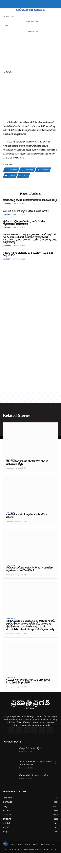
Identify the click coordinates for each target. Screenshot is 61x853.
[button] (4, 4)
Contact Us (11, 844)
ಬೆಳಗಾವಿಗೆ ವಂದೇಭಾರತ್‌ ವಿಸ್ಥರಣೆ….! (33, 775)
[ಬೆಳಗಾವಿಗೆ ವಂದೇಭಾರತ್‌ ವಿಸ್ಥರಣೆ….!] (10, 779)
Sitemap (35, 844)
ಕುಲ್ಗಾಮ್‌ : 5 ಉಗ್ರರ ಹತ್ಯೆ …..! (30, 748)
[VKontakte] (42, 730)
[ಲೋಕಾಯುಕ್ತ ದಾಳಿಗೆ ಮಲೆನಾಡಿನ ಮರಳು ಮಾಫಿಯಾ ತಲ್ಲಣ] (30, 439)
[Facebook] (11, 730)
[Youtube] (49, 730)
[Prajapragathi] (24, 22)
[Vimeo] (34, 730)
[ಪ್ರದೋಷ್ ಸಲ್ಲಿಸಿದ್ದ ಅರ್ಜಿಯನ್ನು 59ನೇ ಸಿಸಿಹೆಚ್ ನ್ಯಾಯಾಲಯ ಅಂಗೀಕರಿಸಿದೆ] (30, 545)
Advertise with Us (47, 844)
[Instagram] (19, 730)
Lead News (31, 31)
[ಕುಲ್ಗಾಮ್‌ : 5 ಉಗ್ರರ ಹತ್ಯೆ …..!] (10, 752)
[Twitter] (27, 730)
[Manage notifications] (5, 843)
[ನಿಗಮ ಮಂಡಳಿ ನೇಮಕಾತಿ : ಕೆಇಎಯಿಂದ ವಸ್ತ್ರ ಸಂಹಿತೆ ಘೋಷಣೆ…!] (10, 765)
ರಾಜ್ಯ (37, 31)
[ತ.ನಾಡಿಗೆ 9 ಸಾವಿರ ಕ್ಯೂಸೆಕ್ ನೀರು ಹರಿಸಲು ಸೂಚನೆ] (30, 492)
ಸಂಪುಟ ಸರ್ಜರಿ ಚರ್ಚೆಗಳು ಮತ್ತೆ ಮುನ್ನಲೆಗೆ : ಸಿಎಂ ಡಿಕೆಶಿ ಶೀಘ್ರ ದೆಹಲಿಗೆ (28, 254)
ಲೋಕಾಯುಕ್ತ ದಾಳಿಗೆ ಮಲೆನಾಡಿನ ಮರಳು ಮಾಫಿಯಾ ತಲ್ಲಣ (30, 200)
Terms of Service (24, 844)
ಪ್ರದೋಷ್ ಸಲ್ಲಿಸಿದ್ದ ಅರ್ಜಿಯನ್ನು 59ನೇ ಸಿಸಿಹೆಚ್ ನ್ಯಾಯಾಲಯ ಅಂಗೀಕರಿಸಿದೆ (24, 223)
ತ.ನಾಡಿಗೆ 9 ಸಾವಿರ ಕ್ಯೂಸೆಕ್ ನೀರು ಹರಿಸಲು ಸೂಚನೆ (26, 211)
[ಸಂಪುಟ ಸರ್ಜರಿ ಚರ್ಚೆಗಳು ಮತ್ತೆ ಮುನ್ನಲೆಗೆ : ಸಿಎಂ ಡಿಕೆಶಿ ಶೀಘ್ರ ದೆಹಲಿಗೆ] (30, 657)
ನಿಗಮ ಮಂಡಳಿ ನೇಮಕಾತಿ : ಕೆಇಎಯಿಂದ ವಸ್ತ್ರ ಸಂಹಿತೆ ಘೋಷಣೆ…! (37, 763)
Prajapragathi (33, 22)
